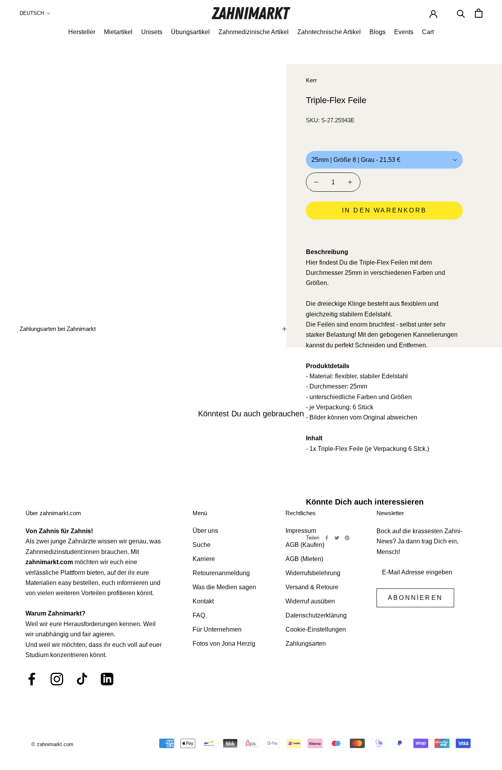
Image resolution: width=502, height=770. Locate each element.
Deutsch (32, 13)
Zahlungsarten (306, 643)
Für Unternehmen (217, 629)
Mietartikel (118, 32)
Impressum (301, 530)
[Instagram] (57, 679)
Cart (428, 32)
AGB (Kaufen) (305, 544)
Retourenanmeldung (221, 573)
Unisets (151, 32)
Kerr (311, 80)
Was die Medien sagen (224, 587)
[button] (384, 232)
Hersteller (81, 32)
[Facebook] (326, 538)
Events (403, 32)
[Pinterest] (347, 538)
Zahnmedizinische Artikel (253, 32)
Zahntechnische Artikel (329, 32)
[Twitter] (337, 538)
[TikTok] (82, 679)
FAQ (199, 615)
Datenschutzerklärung (316, 615)
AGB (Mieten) (304, 559)
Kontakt (203, 601)
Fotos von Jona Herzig (224, 643)
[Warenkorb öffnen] (478, 13)
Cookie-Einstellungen (316, 629)
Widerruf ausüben (310, 601)
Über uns (205, 530)
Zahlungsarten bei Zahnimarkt (58, 328)
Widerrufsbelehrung (313, 573)
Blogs (377, 32)
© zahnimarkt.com (52, 744)
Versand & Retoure (312, 587)
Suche (202, 544)
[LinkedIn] (107, 679)
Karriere (204, 559)
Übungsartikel (190, 32)
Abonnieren (415, 597)
